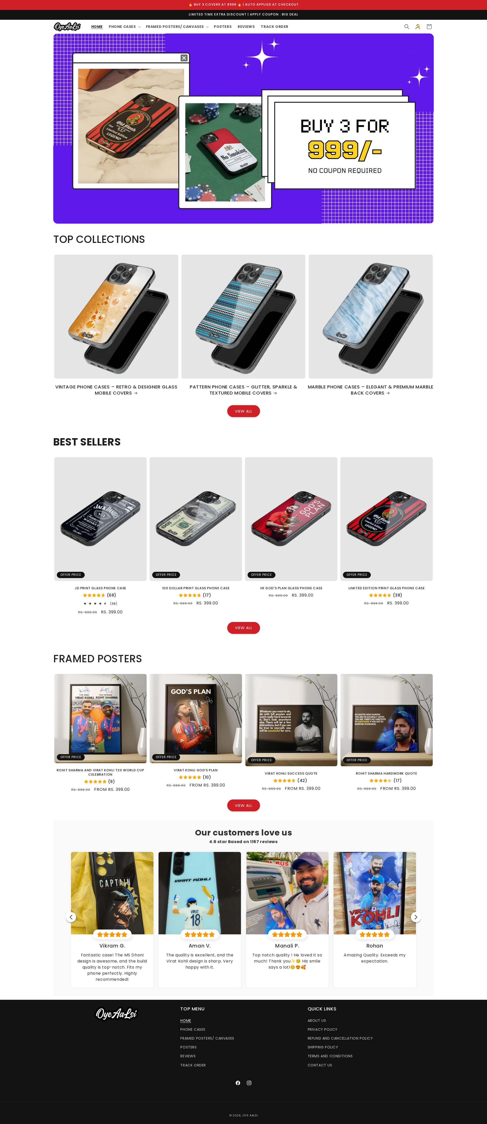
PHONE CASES (192, 1029)
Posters (188, 1047)
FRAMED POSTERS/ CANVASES (207, 1038)
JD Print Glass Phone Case (100, 588)
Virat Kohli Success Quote (291, 774)
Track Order (193, 1065)
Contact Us (320, 1065)
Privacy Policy (323, 1029)
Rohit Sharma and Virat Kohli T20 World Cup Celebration (100, 772)
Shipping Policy (323, 1047)
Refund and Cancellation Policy (340, 1038)
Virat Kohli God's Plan (196, 770)
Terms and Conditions (330, 1056)
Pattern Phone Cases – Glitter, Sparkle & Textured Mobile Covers (243, 390)
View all (243, 411)
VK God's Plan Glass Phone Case (291, 588)
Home (185, 1020)
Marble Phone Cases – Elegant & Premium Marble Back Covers (370, 390)
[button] (124, 26)
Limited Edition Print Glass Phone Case (387, 588)
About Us (317, 1020)
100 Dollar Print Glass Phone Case (196, 588)
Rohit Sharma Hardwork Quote (386, 774)
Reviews (188, 1056)
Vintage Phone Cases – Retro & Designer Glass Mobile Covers (116, 390)
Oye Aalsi (250, 1115)
